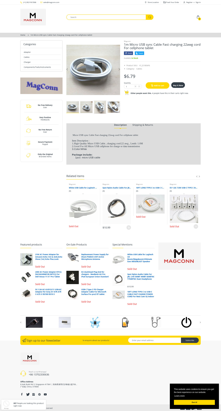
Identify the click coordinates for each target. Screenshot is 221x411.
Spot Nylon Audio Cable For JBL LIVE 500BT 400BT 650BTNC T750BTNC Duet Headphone (117, 188)
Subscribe (190, 340)
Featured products (31, 244)
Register (189, 2)
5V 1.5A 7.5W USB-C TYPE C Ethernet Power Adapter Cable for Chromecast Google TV (184, 188)
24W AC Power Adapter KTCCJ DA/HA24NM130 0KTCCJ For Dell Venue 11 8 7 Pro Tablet (48, 274)
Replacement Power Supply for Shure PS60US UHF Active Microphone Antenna (95, 256)
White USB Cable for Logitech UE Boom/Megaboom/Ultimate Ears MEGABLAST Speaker (83, 188)
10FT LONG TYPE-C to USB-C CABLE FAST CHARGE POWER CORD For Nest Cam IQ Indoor (150, 188)
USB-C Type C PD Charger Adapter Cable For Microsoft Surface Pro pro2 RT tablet (93, 291)
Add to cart (159, 85)
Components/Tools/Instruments (37, 67)
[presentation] (197, 176)
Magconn (127, 41)
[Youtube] (45, 394)
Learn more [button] (179, 396)
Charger (27, 62)
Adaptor (27, 52)
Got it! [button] (194, 402)
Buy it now (178, 85)
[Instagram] (33, 394)
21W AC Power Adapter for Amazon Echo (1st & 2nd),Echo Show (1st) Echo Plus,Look (48, 256)
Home (22, 35)
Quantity (127, 83)
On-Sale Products (76, 244)
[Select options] (196, 226)
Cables (27, 57)
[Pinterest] (39, 394)
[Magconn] (41, 17)
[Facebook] (21, 394)
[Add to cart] (128, 227)
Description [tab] (120, 124)
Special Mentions (122, 244)
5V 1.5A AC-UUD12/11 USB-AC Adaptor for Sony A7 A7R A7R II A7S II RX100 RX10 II (48, 291)
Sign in (198, 2)
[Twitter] (27, 394)
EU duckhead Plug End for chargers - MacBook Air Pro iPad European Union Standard (95, 274)
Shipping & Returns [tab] (142, 124)
